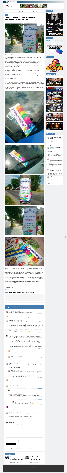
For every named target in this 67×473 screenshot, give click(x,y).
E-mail (19, 439)
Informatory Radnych (31, 1)
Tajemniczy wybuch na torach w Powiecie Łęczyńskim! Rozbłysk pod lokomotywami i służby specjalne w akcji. (17, 458)
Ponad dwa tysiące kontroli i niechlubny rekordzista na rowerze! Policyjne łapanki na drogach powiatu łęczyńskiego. (36, 458)
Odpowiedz (40, 313)
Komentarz (8, 427)
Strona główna (19, 1)
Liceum (11, 292)
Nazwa (7, 439)
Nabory (23, 292)
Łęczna (14, 292)
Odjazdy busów (24, 1)
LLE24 (6, 21)
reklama (27, 292)
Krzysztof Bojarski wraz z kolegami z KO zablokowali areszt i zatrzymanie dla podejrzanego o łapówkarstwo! (55, 139)
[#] (33, 6)
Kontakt (39, 1)
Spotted (36, 1)
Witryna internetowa (34, 439)
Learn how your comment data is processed (24, 448)
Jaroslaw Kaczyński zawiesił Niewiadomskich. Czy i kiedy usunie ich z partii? (55, 160)
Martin (16, 401)
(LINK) (19, 74)
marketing (19, 292)
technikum (32, 292)
